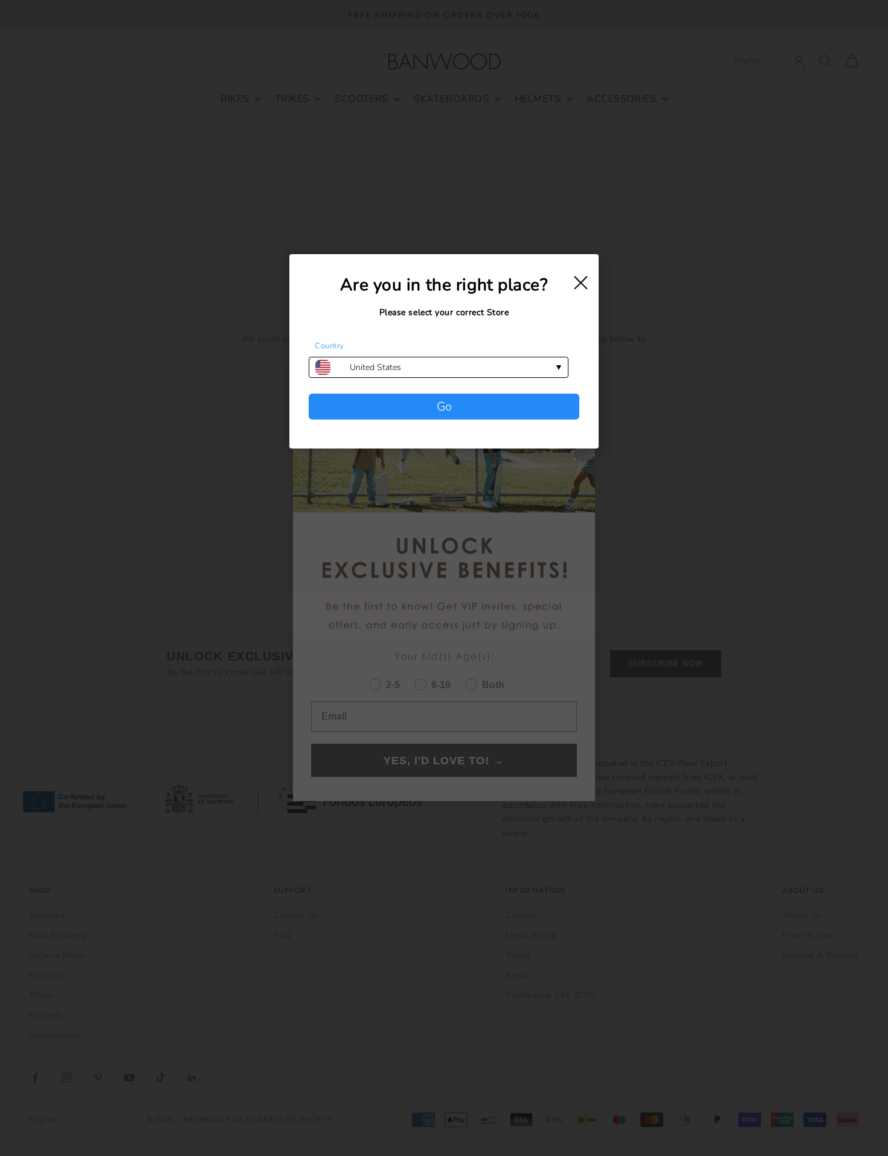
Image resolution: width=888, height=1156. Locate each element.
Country (329, 345)
